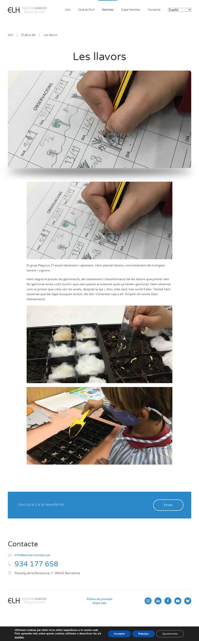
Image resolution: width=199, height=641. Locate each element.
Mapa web (99, 603)
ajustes (19, 637)
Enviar (168, 505)
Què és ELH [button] (86, 9)
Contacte (154, 9)
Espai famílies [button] (130, 9)
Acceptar (119, 634)
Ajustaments (170, 634)
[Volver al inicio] (27, 9)
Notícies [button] (107, 9)
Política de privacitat (99, 599)
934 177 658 (36, 564)
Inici (68, 9)
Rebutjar (143, 634)
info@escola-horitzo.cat (32, 555)
